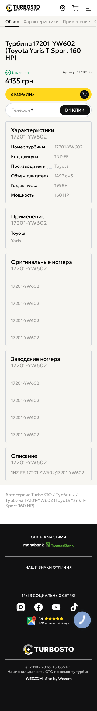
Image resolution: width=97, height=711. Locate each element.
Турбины (65, 494)
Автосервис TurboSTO (28, 494)
